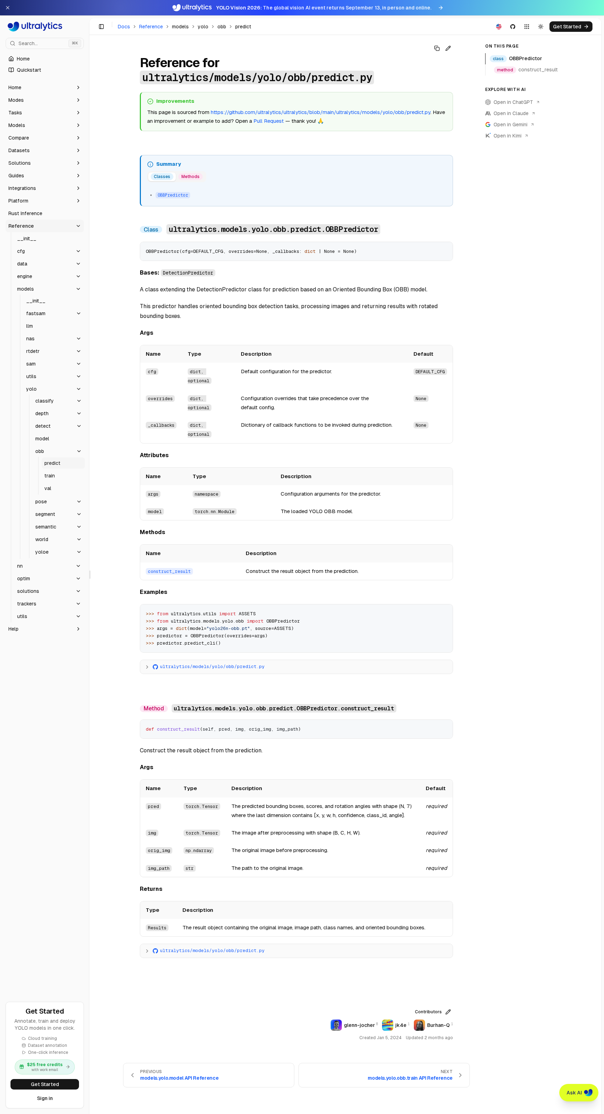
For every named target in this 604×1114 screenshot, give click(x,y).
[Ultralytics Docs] (45, 26)
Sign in (45, 1098)
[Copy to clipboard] (445, 250)
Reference (151, 26)
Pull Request (268, 121)
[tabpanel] (296, 194)
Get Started (45, 1084)
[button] (45, 87)
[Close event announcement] (8, 8)
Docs (124, 26)
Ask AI (574, 1092)
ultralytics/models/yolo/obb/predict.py (212, 666)
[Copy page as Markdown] (437, 48)
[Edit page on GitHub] (448, 48)
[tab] (162, 176)
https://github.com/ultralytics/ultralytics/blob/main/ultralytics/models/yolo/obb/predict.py (320, 112)
